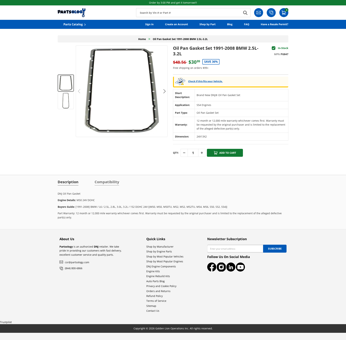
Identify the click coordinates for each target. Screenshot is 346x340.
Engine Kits (153, 271)
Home (142, 39)
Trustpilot (6, 322)
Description (68, 182)
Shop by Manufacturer (160, 246)
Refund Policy (154, 296)
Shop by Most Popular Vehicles (164, 256)
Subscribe (275, 248)
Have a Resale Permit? (274, 24)
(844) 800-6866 (73, 268)
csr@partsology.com (77, 262)
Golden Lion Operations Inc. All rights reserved (183, 328)
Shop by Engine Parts (159, 251)
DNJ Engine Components (161, 266)
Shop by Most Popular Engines (164, 261)
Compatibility (107, 182)
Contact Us (152, 310)
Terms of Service (156, 301)
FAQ (246, 24)
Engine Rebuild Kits (158, 276)
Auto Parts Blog (155, 281)
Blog (229, 24)
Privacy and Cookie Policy (161, 286)
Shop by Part (207, 24)
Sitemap (151, 306)
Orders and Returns (158, 291)
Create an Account (176, 24)
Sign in (149, 24)
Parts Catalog (73, 24)
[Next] (164, 91)
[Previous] (79, 91)
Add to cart (227, 152)
